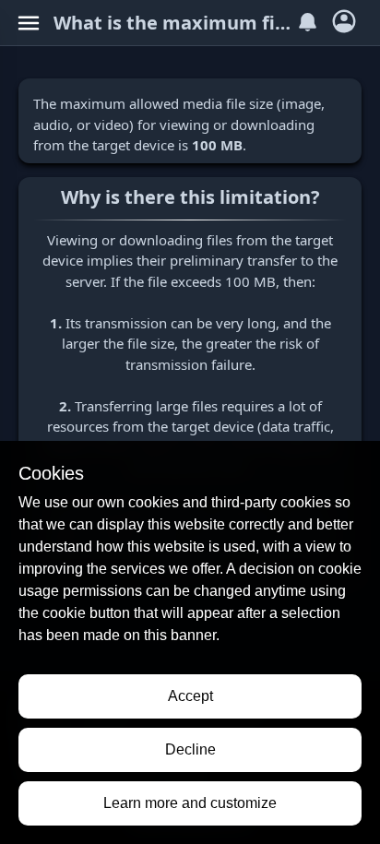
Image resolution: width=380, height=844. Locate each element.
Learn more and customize (190, 803)
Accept (190, 696)
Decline (190, 749)
